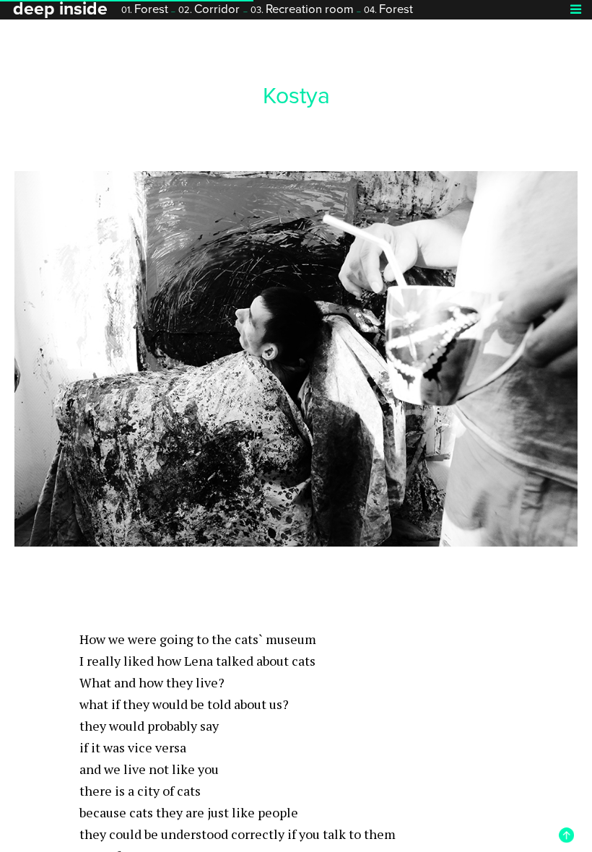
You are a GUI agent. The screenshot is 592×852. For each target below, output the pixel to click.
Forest (144, 9)
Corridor (209, 9)
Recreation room (302, 9)
